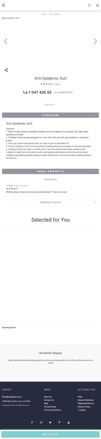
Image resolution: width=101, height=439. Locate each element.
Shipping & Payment (50, 202)
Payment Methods (86, 400)
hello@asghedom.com (12, 397)
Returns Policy (84, 407)
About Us (48, 397)
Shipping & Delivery (86, 403)
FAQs (80, 397)
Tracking (81, 410)
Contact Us (49, 400)
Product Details (50, 115)
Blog (46, 403)
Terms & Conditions (52, 410)
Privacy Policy (50, 407)
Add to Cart (50, 434)
